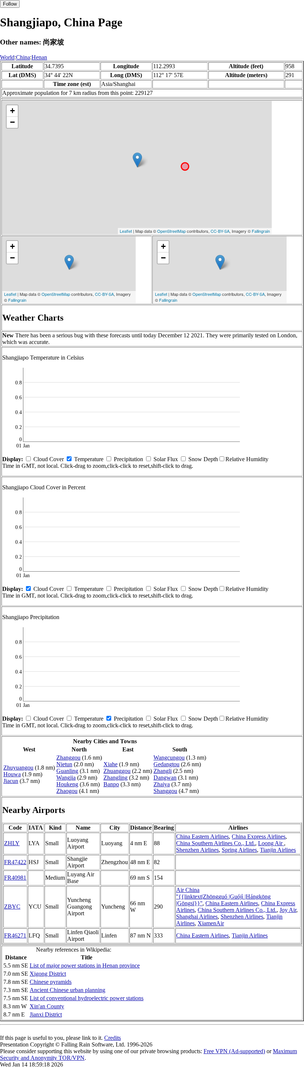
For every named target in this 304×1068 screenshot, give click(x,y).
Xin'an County (47, 1006)
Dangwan (164, 777)
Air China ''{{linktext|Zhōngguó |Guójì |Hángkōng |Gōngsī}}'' (223, 896)
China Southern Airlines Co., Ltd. (215, 843)
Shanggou (165, 791)
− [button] (12, 122)
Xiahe (110, 764)
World (7, 57)
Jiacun (10, 781)
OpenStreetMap (171, 231)
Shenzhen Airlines (197, 850)
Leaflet (126, 231)
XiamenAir (211, 923)
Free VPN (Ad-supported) (234, 1051)
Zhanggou (68, 757)
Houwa (12, 774)
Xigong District (48, 974)
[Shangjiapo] (137, 160)
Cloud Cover (48, 459)
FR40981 (15, 877)
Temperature (88, 459)
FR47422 (15, 862)
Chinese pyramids (51, 982)
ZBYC (12, 906)
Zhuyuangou (18, 767)
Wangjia (66, 777)
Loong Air (271, 843)
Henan (39, 57)
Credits (112, 1038)
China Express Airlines (258, 836)
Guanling (67, 771)
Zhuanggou (116, 771)
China (23, 57)
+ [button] (12, 110)
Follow (10, 4)
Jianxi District (46, 1014)
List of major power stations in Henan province (85, 965)
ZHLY (12, 843)
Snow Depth (203, 459)
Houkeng (67, 784)
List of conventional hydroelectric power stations (86, 998)
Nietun (64, 764)
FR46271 (15, 935)
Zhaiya (161, 784)
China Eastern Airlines (202, 836)
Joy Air (288, 910)
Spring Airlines (239, 850)
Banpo (111, 784)
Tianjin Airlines (278, 850)
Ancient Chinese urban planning (67, 990)
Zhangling (115, 777)
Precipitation (128, 459)
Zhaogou (66, 791)
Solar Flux (165, 459)
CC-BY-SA (220, 231)
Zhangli (162, 771)
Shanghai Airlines (197, 916)
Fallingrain (261, 231)
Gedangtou (166, 764)
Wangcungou (169, 757)
